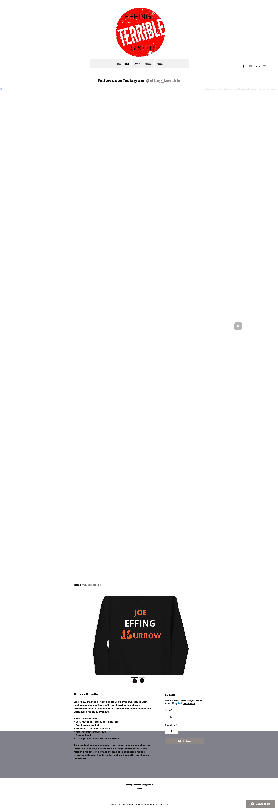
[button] (264, 66)
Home (77, 585)
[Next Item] (269, 326)
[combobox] (184, 717)
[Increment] (176, 731)
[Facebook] (243, 66)
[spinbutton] (171, 731)
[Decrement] (167, 731)
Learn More (189, 703)
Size (169, 710)
